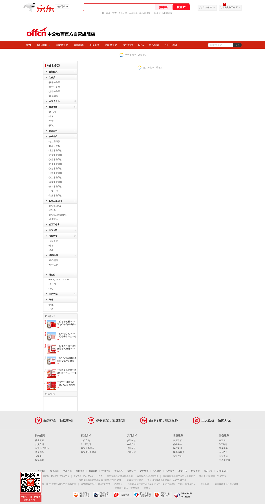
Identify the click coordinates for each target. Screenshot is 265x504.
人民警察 (53, 241)
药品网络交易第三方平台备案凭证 (179, 476)
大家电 (38, 456)
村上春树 (106, 13)
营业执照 (205, 484)
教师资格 (79, 45)
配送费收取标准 (88, 452)
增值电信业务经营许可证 (226, 484)
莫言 (114, 13)
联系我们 (54, 471)
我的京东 (207, 7)
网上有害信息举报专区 (142, 495)
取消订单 (177, 456)
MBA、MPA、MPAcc (59, 279)
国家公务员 (62, 45)
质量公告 (182, 471)
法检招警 (53, 236)
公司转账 (131, 452)
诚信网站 (122, 495)
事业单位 (94, 45)
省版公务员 (111, 45)
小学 (51, 116)
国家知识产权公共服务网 (183, 495)
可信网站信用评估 (82, 495)
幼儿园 (52, 112)
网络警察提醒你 (102, 495)
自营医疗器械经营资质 (147, 476)
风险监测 (169, 471)
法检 (51, 250)
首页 (28, 45)
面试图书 (53, 96)
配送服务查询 (87, 448)
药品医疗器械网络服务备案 (120, 476)
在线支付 (131, 444)
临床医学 (53, 219)
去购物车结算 (231, 7)
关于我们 (41, 471)
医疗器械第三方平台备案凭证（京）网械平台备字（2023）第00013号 (161, 484)
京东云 (147, 488)
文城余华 (156, 13)
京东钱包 (135, 488)
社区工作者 (171, 45)
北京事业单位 (55, 150)
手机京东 (118, 471)
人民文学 (122, 13)
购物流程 (39, 440)
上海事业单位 (55, 173)
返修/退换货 (178, 452)
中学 (51, 121)
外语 (51, 299)
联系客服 (39, 460)
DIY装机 (223, 444)
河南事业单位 (55, 159)
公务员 (52, 77)
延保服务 (223, 448)
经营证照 (118, 484)
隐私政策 (195, 471)
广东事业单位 (55, 155)
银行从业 (53, 265)
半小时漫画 (144, 13)
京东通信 (223, 456)
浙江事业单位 (55, 177)
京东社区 (157, 471)
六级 (51, 309)
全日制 (52, 284)
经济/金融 (53, 255)
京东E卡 (223, 452)
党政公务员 (54, 91)
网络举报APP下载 (163, 495)
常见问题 (39, 452)
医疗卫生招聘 (55, 201)
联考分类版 (54, 146)
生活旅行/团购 (42, 448)
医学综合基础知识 (58, 215)
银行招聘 (154, 45)
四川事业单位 (55, 164)
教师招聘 (53, 130)
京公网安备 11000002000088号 (53, 476)
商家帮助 (93, 471)
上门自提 (85, 440)
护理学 (52, 210)
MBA (141, 45)
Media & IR (222, 471)
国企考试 (53, 294)
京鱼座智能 (224, 460)
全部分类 (42, 45)
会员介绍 (39, 444)
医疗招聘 (128, 45)
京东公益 (208, 471)
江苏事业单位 (55, 168)
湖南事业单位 (55, 182)
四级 (51, 304)
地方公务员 (54, 87)
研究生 (52, 274)
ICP (100, 476)
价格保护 (177, 444)
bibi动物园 (167, 13)
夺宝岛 (222, 440)
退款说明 (177, 448)
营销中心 (105, 471)
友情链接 (131, 471)
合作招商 (80, 471)
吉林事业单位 (55, 186)
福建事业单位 (55, 195)
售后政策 (177, 440)
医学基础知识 (55, 206)
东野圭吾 (133, 13)
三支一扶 (53, 191)
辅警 (51, 245)
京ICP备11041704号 (84, 476)
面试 (51, 125)
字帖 (51, 288)
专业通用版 (54, 141)
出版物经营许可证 (134, 480)
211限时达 (86, 444)
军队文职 (53, 230)
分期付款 (131, 448)
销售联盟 (144, 471)
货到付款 (131, 440)
